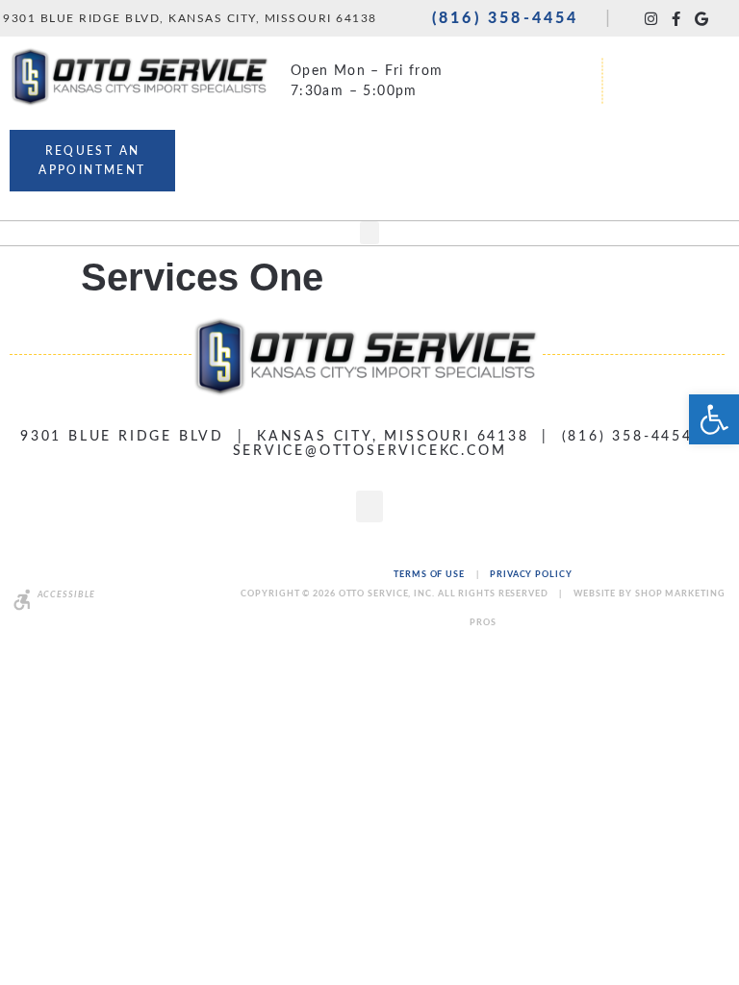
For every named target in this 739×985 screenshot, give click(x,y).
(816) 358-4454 (505, 18)
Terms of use (431, 574)
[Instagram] (651, 19)
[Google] (701, 19)
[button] (369, 232)
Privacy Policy (531, 574)
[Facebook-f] (676, 19)
